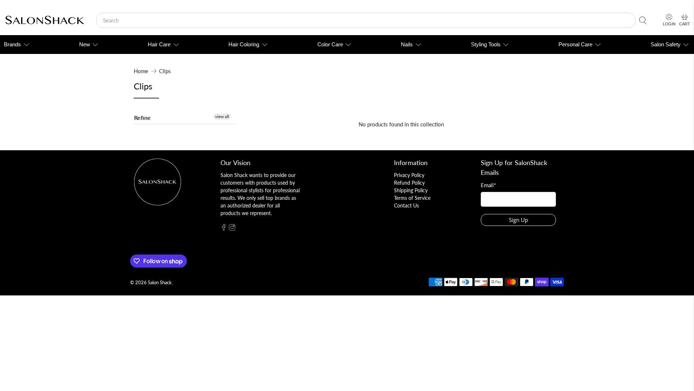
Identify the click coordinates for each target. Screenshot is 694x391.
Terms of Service (412, 198)
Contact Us (406, 205)
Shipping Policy (411, 190)
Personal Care (575, 44)
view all (222, 116)
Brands (12, 44)
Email (488, 185)
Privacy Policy (409, 175)
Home (141, 71)
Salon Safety (666, 44)
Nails (407, 44)
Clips (165, 71)
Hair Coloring (243, 44)
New (84, 44)
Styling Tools (486, 44)
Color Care (330, 44)
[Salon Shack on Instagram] (232, 229)
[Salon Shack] (44, 20)
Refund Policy (409, 183)
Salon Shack (160, 282)
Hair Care (159, 44)
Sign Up (518, 219)
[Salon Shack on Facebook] (223, 229)
